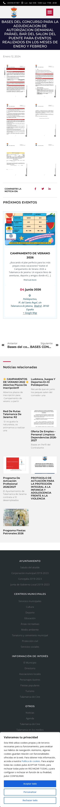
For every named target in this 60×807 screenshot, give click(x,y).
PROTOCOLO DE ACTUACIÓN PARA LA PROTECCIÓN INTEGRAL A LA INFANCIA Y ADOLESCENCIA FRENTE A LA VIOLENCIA (42, 488)
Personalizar (30, 792)
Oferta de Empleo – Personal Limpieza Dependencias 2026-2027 (44, 436)
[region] (30, 769)
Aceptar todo (30, 783)
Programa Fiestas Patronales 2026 (14, 532)
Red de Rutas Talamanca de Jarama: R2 (12, 414)
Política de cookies (31, 761)
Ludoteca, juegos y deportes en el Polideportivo (43, 382)
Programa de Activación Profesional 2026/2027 (11, 482)
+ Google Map (30, 312)
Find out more (30, 279)
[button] (49, 12)
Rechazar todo (30, 800)
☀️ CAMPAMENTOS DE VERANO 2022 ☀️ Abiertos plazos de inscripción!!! (16, 383)
